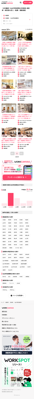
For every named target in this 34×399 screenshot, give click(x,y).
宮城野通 (15, 276)
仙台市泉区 (22, 266)
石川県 (9, 229)
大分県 (21, 244)
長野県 (26, 229)
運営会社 (4, 311)
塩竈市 (4, 270)
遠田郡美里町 (24, 263)
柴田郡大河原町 (14, 260)
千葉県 (9, 226)
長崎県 (9, 244)
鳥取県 (4, 238)
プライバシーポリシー (8, 318)
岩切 (9, 276)
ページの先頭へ (18, 295)
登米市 (9, 257)
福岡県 (26, 241)
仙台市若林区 (6, 266)
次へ (21, 153)
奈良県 (21, 235)
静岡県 (9, 232)
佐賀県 (4, 244)
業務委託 (5, 283)
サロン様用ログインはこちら (10, 331)
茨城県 (15, 223)
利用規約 (4, 315)
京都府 (4, 235)
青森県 (9, 219)
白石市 (9, 254)
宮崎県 (26, 244)
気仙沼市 (10, 270)
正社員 (18, 283)
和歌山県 (27, 235)
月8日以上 (12, 289)
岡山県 (15, 238)
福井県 (15, 229)
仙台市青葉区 (6, 260)
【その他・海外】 (19, 247)
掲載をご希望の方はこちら (9, 328)
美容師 (7, 302)
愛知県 (15, 232)
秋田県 (26, 219)
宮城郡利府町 (15, 263)
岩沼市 (4, 257)
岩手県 (15, 219)
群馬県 (26, 223)
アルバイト (11, 283)
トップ (2, 302)
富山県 (4, 229)
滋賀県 (26, 232)
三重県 (21, 232)
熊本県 (15, 244)
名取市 (15, 254)
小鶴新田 (27, 276)
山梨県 (21, 229)
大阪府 (9, 235)
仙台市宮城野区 (6, 263)
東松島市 (21, 257)
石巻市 (28, 266)
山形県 (4, 223)
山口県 (26, 238)
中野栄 (21, 276)
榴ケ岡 (4, 276)
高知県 (21, 241)
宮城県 (21, 219)
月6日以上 (5, 289)
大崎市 (27, 257)
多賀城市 (27, 254)
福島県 (9, 223)
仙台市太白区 (14, 266)
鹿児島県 (5, 247)
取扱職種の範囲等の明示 (7, 391)
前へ (12, 153)
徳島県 (4, 241)
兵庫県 (15, 235)
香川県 (9, 241)
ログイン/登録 (27, 2)
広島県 (21, 238)
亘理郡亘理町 (24, 260)
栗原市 (15, 257)
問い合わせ (5, 321)
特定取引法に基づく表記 (9, 325)
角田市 (21, 254)
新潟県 (27, 226)
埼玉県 (4, 226)
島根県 (9, 238)
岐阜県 (4, 232)
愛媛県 (15, 241)
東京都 (15, 226)
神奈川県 (21, 226)
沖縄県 (10, 247)
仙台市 (4, 254)
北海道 (4, 219)
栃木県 (21, 223)
